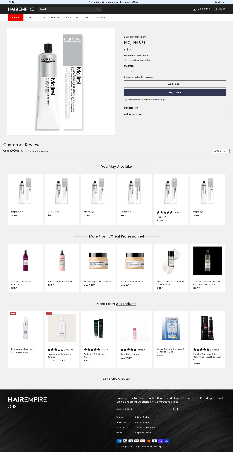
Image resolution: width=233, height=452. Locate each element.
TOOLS (41, 17)
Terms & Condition (145, 427)
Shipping (128, 77)
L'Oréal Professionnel (135, 36)
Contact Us (122, 427)
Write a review (221, 151)
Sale (15, 17)
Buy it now (175, 92)
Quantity (129, 65)
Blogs (119, 432)
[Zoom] (61, 81)
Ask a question (133, 114)
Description (131, 107)
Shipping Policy (143, 432)
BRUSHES (56, 17)
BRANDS (100, 17)
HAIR (29, 17)
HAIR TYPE (72, 17)
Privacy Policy (142, 417)
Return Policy (142, 422)
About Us (121, 422)
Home (119, 417)
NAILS (87, 17)
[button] (165, 212)
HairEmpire (159, 446)
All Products (126, 303)
